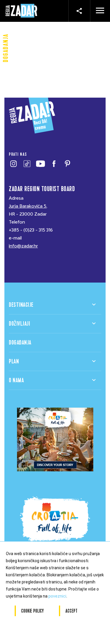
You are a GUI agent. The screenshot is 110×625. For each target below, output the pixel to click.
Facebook (53, 163)
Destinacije (21, 305)
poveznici (57, 596)
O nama (16, 380)
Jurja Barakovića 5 (27, 206)
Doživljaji (19, 324)
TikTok (26, 163)
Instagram (13, 163)
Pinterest (67, 163)
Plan (14, 361)
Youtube (40, 163)
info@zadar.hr (23, 246)
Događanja (20, 343)
